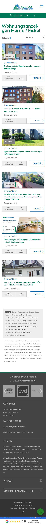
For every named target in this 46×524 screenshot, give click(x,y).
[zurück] (5, 391)
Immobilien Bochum (19, 355)
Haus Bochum (8, 352)
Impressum (14, 508)
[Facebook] (34, 15)
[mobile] (41, 6)
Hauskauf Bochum (33, 355)
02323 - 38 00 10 (20, 15)
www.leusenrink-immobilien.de (20, 432)
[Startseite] (23, 6)
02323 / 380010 (40, 511)
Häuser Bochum (19, 352)
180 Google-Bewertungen (33, 522)
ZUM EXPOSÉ (37, 78)
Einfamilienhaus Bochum (27, 358)
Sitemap (33, 508)
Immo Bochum (13, 344)
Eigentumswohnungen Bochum (14, 341)
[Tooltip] (43, 518)
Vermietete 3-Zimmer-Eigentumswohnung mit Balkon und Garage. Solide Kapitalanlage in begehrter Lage (23, 196)
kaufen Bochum (31, 352)
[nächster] (40, 391)
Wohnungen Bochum (25, 344)
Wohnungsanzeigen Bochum (18, 349)
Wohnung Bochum (34, 349)
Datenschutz (23, 508)
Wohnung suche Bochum (18, 346)
